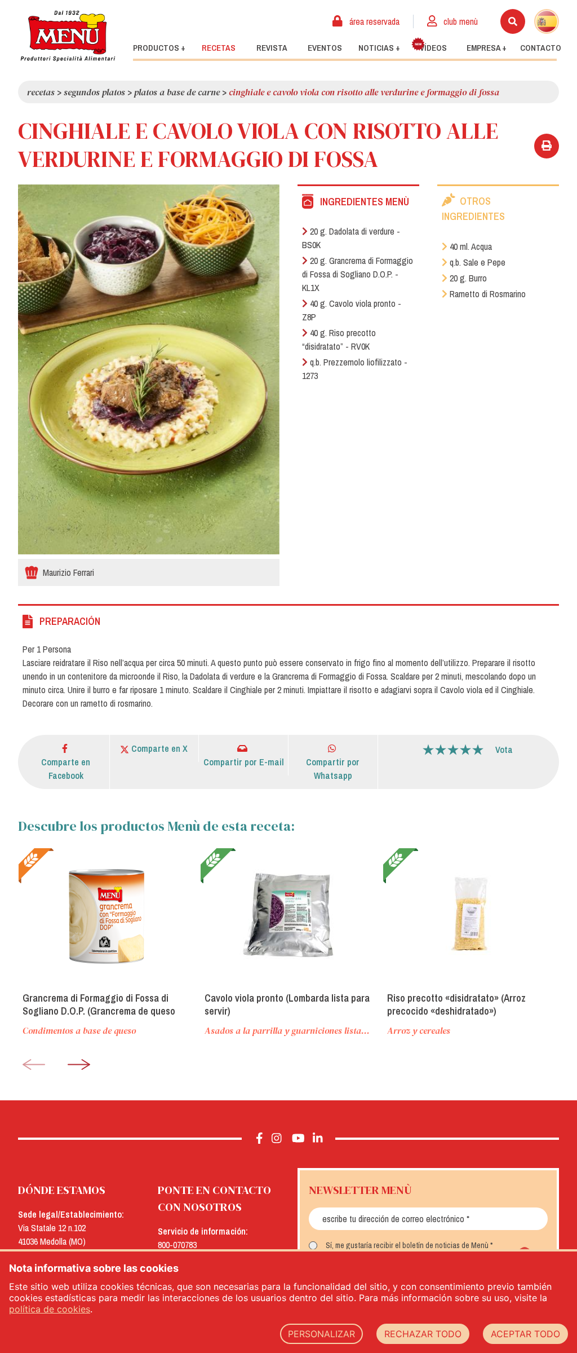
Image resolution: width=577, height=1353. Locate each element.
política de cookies (49, 1309)
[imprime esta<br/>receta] (546, 146)
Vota (504, 749)
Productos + (159, 48)
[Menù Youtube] (298, 1138)
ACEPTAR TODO (525, 1333)
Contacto (540, 48)
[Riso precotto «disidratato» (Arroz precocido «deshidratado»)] (470, 915)
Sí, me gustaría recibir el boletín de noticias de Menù (407, 1245)
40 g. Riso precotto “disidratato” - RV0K (339, 339)
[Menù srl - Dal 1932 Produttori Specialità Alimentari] (67, 36)
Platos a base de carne (177, 92)
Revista (271, 48)
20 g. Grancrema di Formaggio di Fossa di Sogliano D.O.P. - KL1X (357, 274)
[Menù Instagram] (276, 1138)
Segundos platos (94, 92)
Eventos (325, 48)
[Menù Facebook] (259, 1138)
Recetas (219, 48)
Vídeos (433, 48)
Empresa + (487, 48)
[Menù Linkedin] (317, 1138)
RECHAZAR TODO (422, 1333)
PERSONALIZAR (321, 1333)
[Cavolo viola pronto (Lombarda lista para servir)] (288, 915)
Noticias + (379, 48)
